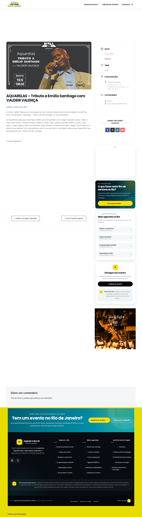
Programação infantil (65, 462)
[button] (98, 4)
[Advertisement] (71, 25)
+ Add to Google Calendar (25, 218)
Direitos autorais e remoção (119, 469)
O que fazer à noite (65, 473)
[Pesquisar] (132, 4)
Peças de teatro (65, 452)
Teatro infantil (93, 452)
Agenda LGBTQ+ (94, 462)
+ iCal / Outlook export (73, 218)
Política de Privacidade (122, 452)
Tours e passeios (93, 457)
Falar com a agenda (122, 420)
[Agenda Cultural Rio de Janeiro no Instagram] (12, 460)
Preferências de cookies (122, 457)
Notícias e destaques (94, 467)
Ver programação (115, 203)
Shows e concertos (65, 457)
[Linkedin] (117, 130)
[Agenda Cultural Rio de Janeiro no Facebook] (18, 460)
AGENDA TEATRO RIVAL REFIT (16, 107)
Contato (126, 4)
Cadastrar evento (115, 284)
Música (109, 101)
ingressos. (17, 141)
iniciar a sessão (23, 398)
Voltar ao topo (123, 501)
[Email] (122, 130)
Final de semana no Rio (65, 447)
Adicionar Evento (110, 4)
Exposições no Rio (65, 467)
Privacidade (74, 501)
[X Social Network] (112, 130)
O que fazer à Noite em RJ (117, 104)
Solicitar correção (122, 462)
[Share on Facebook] (107, 130)
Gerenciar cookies (85, 501)
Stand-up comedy (94, 447)
